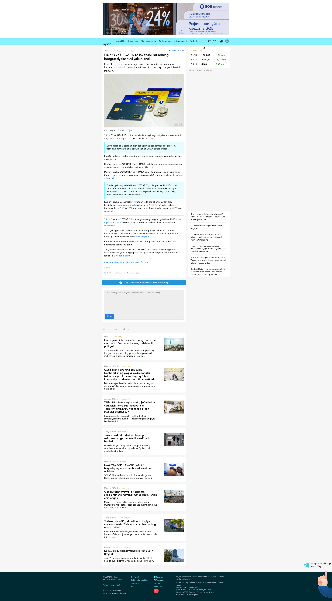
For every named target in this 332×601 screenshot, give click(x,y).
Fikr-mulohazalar (149, 41)
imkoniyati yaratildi (125, 205)
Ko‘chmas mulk (181, 41)
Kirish (109, 316)
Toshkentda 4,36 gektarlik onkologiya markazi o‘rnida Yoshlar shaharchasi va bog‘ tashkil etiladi (130, 524)
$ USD (194, 55)
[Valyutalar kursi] (221, 41)
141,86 (204, 64)
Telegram (159, 577)
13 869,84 (205, 59)
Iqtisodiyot (119, 337)
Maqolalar (133, 41)
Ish (132, 587)
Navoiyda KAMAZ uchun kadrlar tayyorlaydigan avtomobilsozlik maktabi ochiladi (128, 468)
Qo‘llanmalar (165, 41)
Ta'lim (124, 432)
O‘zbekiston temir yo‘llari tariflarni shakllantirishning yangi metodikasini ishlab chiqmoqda (130, 494)
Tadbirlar (194, 41)
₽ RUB (194, 64)
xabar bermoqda (118, 138)
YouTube (159, 587)
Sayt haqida (135, 583)
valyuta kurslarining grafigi (199, 70)
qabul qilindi (125, 255)
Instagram (160, 583)
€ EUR (194, 59)
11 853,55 (205, 55)
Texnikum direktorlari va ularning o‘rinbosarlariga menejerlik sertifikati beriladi (126, 438)
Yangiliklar (121, 41)
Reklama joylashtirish (139, 580)
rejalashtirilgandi (112, 222)
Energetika (125, 366)
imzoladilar (109, 225)
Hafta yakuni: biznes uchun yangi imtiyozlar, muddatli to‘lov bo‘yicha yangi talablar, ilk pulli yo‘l (130, 343)
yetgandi (108, 211)
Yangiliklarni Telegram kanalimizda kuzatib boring (145, 282)
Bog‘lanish (135, 577)
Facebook (160, 580)
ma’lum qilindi (143, 236)
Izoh (120, 273)
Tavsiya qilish (134, 273)
